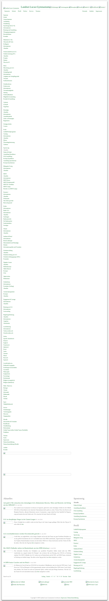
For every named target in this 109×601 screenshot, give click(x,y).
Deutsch (5, 340)
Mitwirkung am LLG (8, 68)
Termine (5, 435)
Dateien (5, 60)
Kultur (5, 206)
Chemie (5, 390)
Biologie (5, 388)
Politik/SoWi (6, 374)
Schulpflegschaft (7, 72)
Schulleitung (6, 23)
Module (5, 245)
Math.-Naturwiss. (7, 386)
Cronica (5, 126)
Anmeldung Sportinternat (9, 160)
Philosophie (6, 372)
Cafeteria (5, 102)
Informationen (7, 28)
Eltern (4, 66)
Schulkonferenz (7, 84)
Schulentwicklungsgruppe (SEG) (11, 257)
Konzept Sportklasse (8, 158)
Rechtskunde (6, 378)
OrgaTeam (6, 106)
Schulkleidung (7, 426)
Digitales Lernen (7, 262)
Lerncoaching (6, 311)
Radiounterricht (7, 219)
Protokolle (6, 259)
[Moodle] (79, 7)
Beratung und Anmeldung (9, 30)
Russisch (5, 357)
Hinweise (5, 414)
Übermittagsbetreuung (9, 142)
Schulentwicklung (7, 250)
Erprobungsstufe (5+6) (9, 25)
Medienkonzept (7, 266)
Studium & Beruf (7, 236)
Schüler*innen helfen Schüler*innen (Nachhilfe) (15, 430)
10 (61, 576)
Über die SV (6, 62)
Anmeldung (6, 21)
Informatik (6, 392)
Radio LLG (6, 210)
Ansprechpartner (7, 19)
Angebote (5, 321)
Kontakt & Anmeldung (9, 99)
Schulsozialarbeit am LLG (9, 51)
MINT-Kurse (6, 180)
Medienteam (6, 278)
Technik (5, 398)
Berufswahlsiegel (7, 240)
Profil (4, 129)
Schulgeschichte (7, 124)
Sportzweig (6, 148)
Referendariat (6, 428)
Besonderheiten (7, 34)
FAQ (4, 273)
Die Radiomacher (7, 221)
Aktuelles (5, 48)
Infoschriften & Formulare (10, 421)
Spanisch (5, 360)
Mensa (5, 140)
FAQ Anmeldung (7, 156)
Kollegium (6, 44)
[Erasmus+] (102, 7)
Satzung (5, 92)
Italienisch (6, 347)
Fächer (5, 336)
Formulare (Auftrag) (8, 286)
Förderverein (6, 86)
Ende (69, 576)
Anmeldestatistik (7, 116)
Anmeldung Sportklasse (9, 154)
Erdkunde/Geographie (8, 365)
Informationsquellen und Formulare (12, 247)
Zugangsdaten (6, 416)
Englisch (5, 343)
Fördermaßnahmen (8, 94)
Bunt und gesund (7, 203)
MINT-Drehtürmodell (8, 182)
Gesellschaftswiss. (8, 363)
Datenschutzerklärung (8, 442)
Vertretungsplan (7, 412)
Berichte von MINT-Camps (10, 189)
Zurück (48, 576)
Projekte (5, 58)
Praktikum (6, 432)
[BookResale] (94, 7)
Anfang (43, 576)
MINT (5, 174)
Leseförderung (7, 326)
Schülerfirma (6, 282)
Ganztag (5, 134)
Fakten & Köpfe (7, 152)
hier (23, 524)
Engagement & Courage (9, 299)
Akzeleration (6, 323)
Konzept (5, 271)
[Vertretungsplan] (63, 7)
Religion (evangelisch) (9, 380)
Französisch (6, 345)
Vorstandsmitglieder (8, 90)
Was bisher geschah (8, 200)
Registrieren (6, 120)
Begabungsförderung (8, 315)
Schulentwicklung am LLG (10, 254)
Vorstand (5, 78)
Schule (5, 17)
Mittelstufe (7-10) (7, 40)
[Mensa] (72, 7)
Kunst (4, 349)
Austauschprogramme (8, 292)
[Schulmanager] (53, 7)
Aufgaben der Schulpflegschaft (11, 76)
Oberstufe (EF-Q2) (8, 42)
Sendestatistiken (7, 223)
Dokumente (6, 198)
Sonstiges (5, 225)
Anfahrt (5, 447)
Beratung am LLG (8, 307)
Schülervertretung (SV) (9, 54)
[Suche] (104, 11)
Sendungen (6, 217)
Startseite (5, 15)
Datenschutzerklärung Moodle (11, 444)
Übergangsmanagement (9, 32)
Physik (5, 396)
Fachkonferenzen (7, 80)
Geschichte (6, 369)
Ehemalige (6, 110)
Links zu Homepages (8, 118)
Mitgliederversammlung (9, 97)
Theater (5, 229)
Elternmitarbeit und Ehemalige (11, 243)
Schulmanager (7, 409)
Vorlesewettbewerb (8, 331)
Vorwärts (65, 576)
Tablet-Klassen (7, 269)
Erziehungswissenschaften (10, 367)
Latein (4, 351)
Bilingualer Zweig (7, 166)
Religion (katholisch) (8, 382)
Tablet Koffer (6, 276)
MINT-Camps (7, 186)
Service (5, 407)
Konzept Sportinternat (8, 163)
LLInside (5, 104)
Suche (4, 438)
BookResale (6, 423)
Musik (5, 355)
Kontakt (5, 449)
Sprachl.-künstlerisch (8, 338)
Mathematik (6, 394)
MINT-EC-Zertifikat (8, 184)
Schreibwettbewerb (8, 333)
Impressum (6, 440)
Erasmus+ (6, 192)
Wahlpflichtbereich (8, 404)
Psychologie (6, 376)
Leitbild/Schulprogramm (9, 131)
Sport (4, 402)
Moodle (5, 419)
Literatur (5, 353)
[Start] (11, 8)
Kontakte (5, 36)
